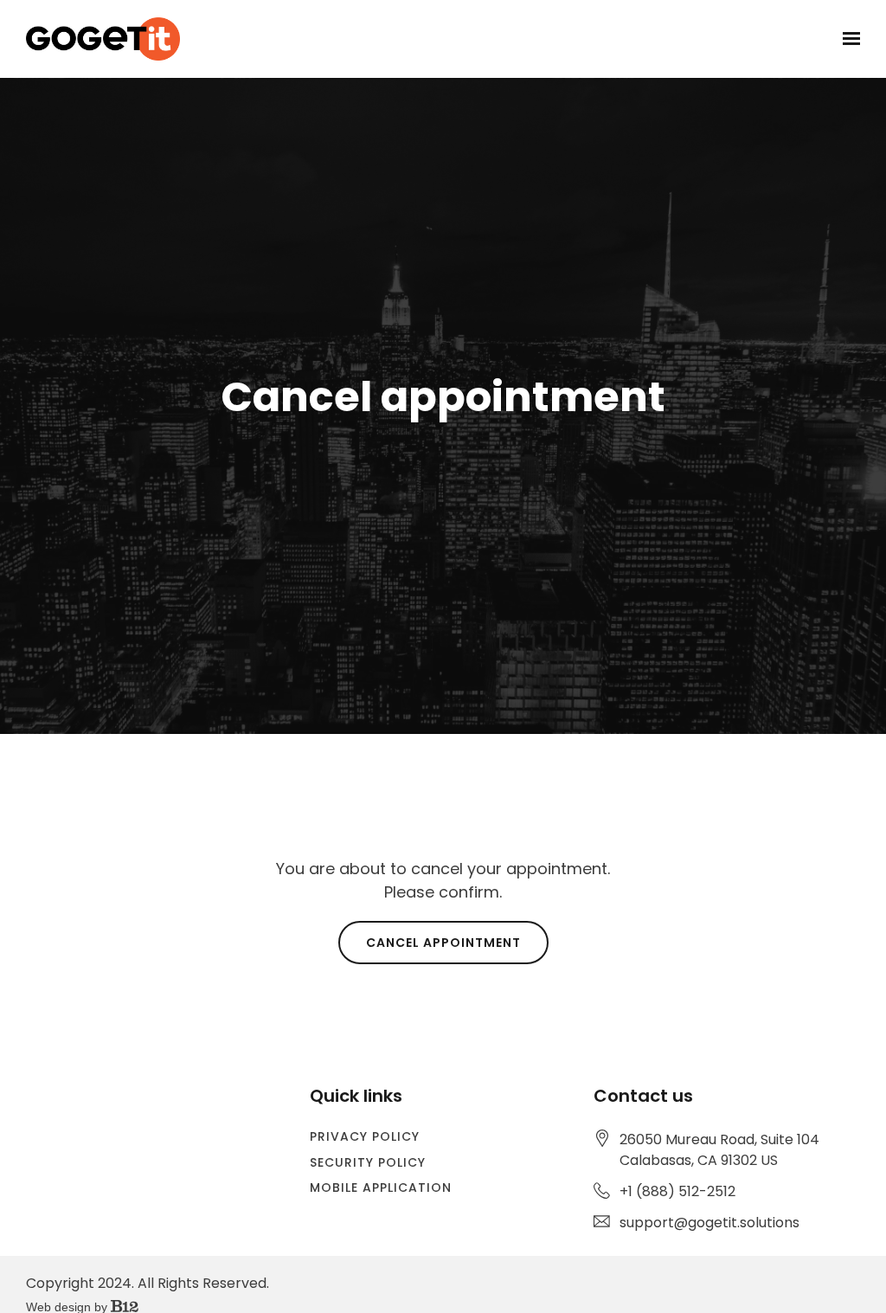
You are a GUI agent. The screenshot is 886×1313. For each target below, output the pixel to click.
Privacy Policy (365, 1136)
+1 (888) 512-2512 (677, 1191)
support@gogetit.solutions (709, 1223)
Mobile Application (381, 1187)
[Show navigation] (847, 39)
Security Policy (368, 1162)
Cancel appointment (443, 942)
